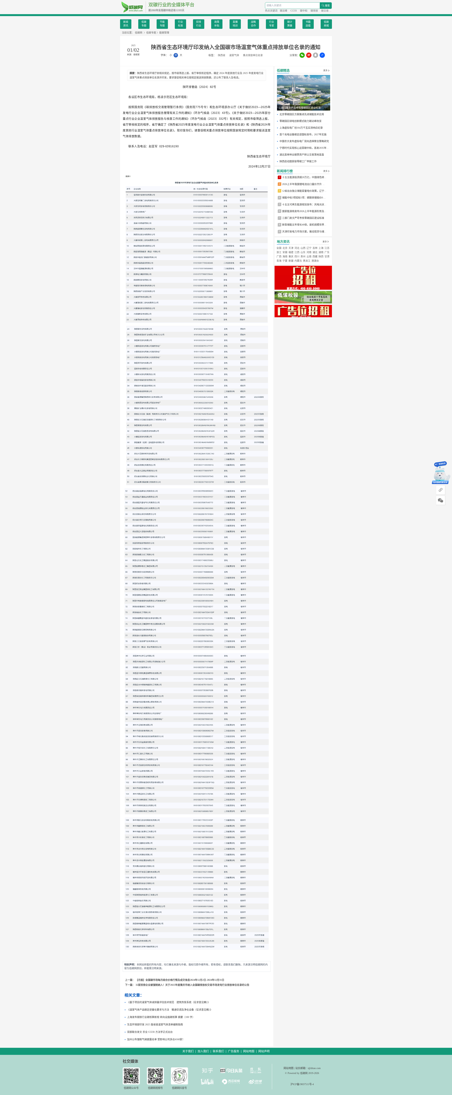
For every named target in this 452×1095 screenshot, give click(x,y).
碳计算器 (289, 24)
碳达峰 (284, 10)
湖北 (315, 252)
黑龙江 (306, 260)
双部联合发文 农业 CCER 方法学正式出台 (150, 1032)
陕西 (321, 256)
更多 (325, 70)
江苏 (327, 248)
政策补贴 (216, 24)
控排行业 (198, 24)
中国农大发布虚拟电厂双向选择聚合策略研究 (304, 141)
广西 (278, 256)
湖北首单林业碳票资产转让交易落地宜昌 (301, 154)
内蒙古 (298, 260)
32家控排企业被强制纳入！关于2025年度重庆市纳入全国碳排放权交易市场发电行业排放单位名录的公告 (192, 985)
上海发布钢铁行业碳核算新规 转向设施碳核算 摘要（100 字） (161, 1017)
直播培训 (235, 24)
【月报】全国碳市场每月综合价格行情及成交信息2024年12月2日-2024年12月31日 (180, 980)
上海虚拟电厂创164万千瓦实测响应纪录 (301, 127)
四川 (297, 256)
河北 (297, 248)
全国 (278, 248)
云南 (309, 256)
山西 (303, 248)
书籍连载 (308, 24)
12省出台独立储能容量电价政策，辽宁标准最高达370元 (312, 191)
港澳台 (315, 260)
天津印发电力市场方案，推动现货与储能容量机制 (309, 231)
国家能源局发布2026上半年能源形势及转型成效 (308, 211)
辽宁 (309, 248)
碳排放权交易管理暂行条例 (164, 107)
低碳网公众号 (131, 1088)
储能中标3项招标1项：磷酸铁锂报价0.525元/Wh (308, 197)
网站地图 (288, 1068)
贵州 (303, 256)
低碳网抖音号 (179, 1088)
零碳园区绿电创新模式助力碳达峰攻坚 (300, 121)
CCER (294, 10)
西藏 (315, 256)
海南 (284, 256)
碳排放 (315, 10)
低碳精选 (283, 70)
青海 (278, 260)
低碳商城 (326, 24)
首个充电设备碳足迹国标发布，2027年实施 (302, 134)
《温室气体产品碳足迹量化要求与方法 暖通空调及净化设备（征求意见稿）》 (169, 1009)
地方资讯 (283, 242)
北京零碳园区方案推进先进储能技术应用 (301, 114)
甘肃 (327, 256)
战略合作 (253, 24)
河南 (309, 252)
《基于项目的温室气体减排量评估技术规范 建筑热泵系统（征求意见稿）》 (168, 1002)
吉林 (315, 248)
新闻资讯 (125, 24)
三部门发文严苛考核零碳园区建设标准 (300, 107)
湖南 (321, 252)
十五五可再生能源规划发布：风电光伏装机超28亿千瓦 (311, 204)
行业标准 (180, 24)
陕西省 (221, 55)
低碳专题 (143, 24)
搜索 (327, 5)
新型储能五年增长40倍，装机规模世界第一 (305, 224)
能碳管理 (164, 32)
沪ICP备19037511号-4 (302, 1084)
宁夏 (284, 260)
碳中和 (304, 10)
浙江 (278, 252)
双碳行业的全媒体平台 (171, 4)
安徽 (284, 252)
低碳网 (138, 32)
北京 (284, 248)
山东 (303, 252)
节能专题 (162, 24)
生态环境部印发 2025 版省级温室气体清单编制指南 (155, 1024)
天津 (291, 248)
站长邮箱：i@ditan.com (308, 1068)
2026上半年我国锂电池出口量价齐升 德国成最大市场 (311, 184)
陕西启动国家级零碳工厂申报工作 (298, 161)
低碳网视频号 (155, 1088)
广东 (327, 252)
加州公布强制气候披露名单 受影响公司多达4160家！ (156, 1039)
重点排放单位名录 (253, 55)
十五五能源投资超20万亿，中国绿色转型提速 (307, 177)
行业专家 (271, 24)
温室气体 (234, 55)
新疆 (291, 260)
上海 (321, 248)
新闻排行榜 (285, 171)
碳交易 (325, 10)
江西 (297, 252)
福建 (291, 252)
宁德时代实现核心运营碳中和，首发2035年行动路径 (307, 148)
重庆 (291, 256)
